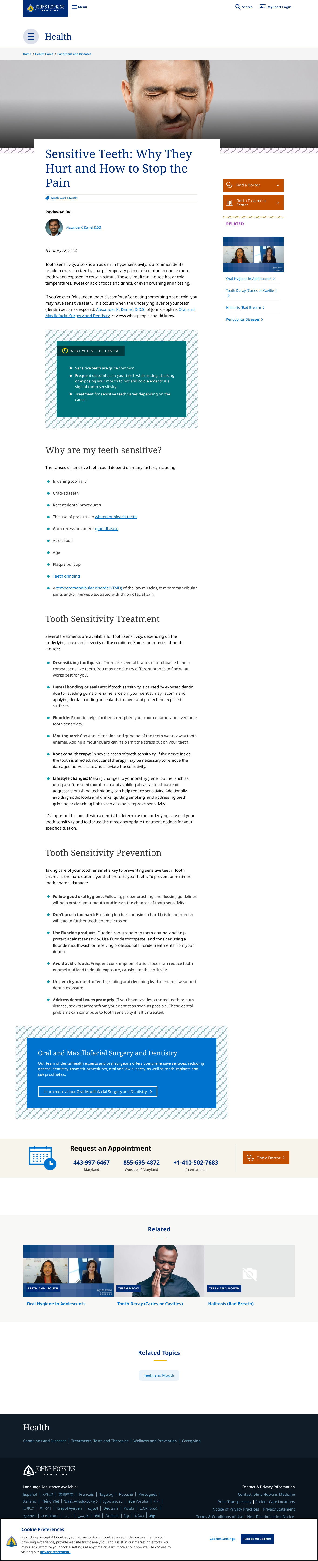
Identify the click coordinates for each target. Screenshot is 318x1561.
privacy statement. (55, 1552)
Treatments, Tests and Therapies (100, 1440)
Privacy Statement (279, 1509)
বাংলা (157, 1501)
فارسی (83, 1515)
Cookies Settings (222, 1539)
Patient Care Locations (275, 1501)
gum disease (106, 528)
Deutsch (110, 1508)
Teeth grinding (66, 576)
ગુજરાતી (29, 1515)
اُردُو (67, 1515)
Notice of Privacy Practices (236, 1509)
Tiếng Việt (50, 1501)
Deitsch (112, 1515)
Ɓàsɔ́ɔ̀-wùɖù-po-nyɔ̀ (81, 1501)
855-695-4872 (141, 1162)
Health (58, 36)
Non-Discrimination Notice (270, 1516)
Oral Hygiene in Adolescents (248, 278)
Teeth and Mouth (64, 198)
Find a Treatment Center (251, 202)
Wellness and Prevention (155, 1440)
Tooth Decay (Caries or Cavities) (251, 290)
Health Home (44, 54)
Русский (126, 1494)
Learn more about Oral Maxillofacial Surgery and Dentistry (95, 1091)
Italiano (29, 1501)
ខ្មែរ (126, 1515)
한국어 (45, 1508)
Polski (129, 1508)
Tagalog (106, 1494)
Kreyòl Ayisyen (69, 1508)
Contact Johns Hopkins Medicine (266, 1494)
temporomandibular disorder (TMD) (89, 588)
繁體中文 (66, 1494)
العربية (93, 1508)
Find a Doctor (248, 185)
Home (27, 54)
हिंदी (97, 1515)
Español (30, 1494)
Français (86, 1494)
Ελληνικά (149, 1508)
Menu (79, 9)
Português (148, 1494)
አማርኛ (48, 1494)
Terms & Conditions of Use (219, 1516)
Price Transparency (234, 1501)
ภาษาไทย (49, 1515)
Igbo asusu (113, 1501)
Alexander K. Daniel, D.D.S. (83, 227)
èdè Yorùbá (138, 1501)
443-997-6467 (91, 1162)
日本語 (28, 1508)
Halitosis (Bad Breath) (243, 307)
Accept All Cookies (257, 1539)
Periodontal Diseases (243, 319)
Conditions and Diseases (74, 54)
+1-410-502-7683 (195, 1162)
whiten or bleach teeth (116, 516)
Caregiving (191, 1440)
